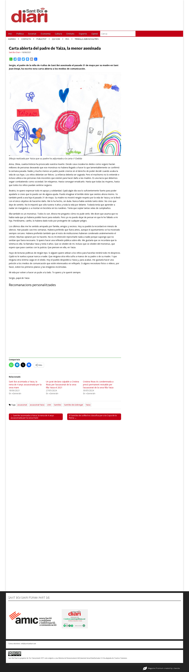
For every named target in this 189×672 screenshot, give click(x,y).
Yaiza (88, 405)
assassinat (22, 405)
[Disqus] (65, 464)
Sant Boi (57, 405)
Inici (10, 33)
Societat (32, 33)
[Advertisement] (65, 324)
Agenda (12, 39)
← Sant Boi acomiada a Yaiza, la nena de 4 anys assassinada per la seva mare (32, 416)
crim (49, 405)
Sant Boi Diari (14, 52)
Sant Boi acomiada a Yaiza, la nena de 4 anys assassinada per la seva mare (25, 384)
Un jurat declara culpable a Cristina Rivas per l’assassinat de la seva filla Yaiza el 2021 (62, 384)
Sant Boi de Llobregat (73, 405)
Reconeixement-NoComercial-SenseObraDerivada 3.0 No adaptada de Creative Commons (96, 658)
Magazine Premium (155, 668)
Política (20, 33)
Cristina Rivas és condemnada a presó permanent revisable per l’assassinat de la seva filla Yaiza (98, 384)
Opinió (94, 33)
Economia (45, 33)
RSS (67, 39)
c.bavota (176, 668)
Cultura (58, 33)
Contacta (26, 39)
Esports (83, 33)
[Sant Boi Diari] (31, 13)
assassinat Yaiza (37, 405)
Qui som (56, 39)
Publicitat (41, 39)
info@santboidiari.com (28, 643)
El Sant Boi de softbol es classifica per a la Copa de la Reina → (93, 416)
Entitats (70, 33)
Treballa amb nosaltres (87, 39)
